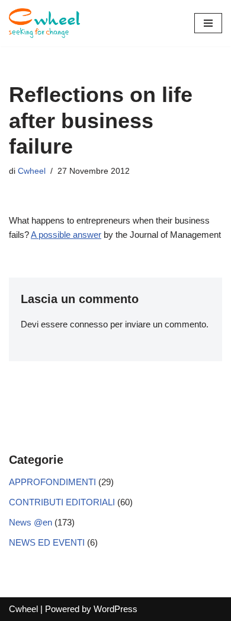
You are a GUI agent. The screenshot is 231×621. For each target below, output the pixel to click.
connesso (89, 324)
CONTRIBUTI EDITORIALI (62, 502)
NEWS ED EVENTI (47, 542)
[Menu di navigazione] (208, 23)
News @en (30, 522)
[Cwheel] (44, 23)
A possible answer (66, 235)
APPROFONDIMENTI (52, 482)
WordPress (115, 609)
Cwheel (32, 171)
